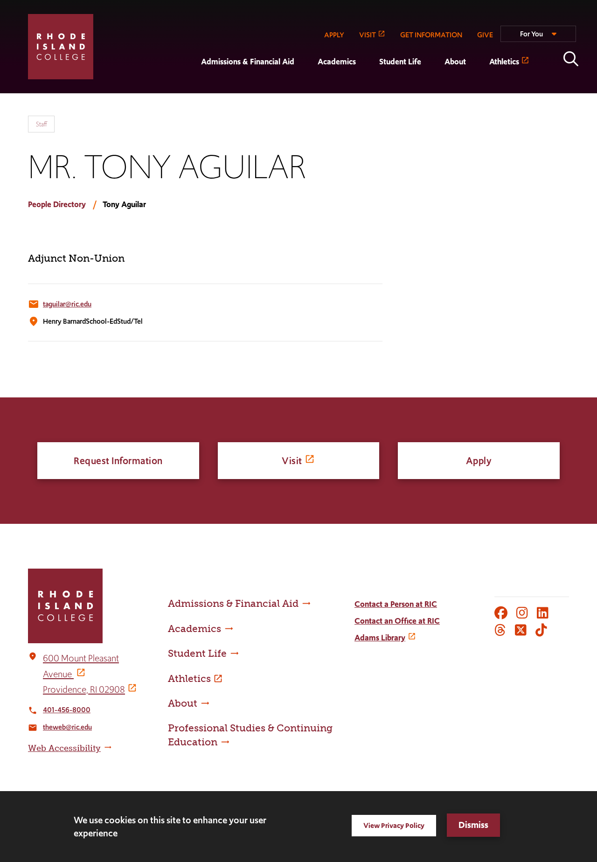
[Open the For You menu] (538, 38)
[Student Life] (367, 86)
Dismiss (473, 825)
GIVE (485, 35)
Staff (41, 124)
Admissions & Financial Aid (247, 61)
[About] (432, 86)
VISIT (367, 35)
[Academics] (306, 86)
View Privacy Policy (393, 825)
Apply (479, 460)
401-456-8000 (66, 710)
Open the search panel (570, 58)
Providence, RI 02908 (84, 689)
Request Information (118, 460)
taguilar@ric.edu (67, 304)
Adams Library (379, 637)
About (455, 61)
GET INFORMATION (431, 35)
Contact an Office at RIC (397, 620)
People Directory (57, 204)
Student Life (400, 61)
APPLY (334, 35)
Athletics (504, 61)
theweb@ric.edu (67, 727)
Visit (292, 460)
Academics (337, 61)
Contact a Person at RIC (395, 604)
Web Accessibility (64, 748)
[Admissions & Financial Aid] (189, 86)
